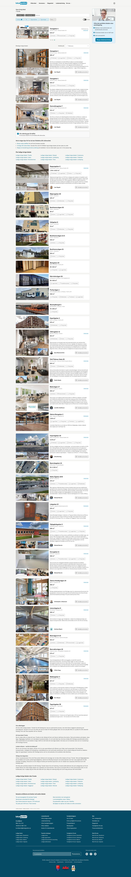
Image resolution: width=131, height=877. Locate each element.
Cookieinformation (69, 862)
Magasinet (95, 823)
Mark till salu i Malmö (97, 839)
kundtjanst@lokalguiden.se (23, 828)
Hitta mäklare (45, 825)
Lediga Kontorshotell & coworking (49, 839)
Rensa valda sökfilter (22, 143)
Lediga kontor (44, 835)
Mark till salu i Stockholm (98, 835)
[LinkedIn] (87, 854)
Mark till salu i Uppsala (97, 841)
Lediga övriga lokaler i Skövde (49, 785)
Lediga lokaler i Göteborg (22, 837)
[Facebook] (91, 854)
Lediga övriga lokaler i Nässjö (49, 155)
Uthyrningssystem (72, 828)
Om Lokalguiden (96, 818)
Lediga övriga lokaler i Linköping (74, 159)
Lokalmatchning (45, 821)
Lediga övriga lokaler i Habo (23, 157)
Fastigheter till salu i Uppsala (74, 841)
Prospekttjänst (71, 823)
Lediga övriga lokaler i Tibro (48, 159)
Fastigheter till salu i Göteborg (74, 837)
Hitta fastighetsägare (47, 823)
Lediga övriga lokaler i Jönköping (50, 157)
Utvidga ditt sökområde (23, 145)
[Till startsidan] (22, 3)
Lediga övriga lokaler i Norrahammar (26, 159)
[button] (103, 40)
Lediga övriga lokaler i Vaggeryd (24, 785)
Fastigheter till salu (97, 825)
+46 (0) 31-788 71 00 (21, 825)
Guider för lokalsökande (47, 828)
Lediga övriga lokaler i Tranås (24, 155)
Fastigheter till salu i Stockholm (74, 835)
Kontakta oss (95, 821)
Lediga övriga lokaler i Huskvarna (74, 155)
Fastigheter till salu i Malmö (73, 839)
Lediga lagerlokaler (46, 837)
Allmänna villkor (52, 862)
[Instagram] (95, 854)
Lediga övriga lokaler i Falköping (74, 785)
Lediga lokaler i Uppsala (21, 841)
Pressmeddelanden (97, 828)
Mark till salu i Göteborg (98, 837)
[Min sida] (114, 3)
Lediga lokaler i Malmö (21, 839)
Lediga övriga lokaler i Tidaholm (74, 157)
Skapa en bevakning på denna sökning (27, 148)
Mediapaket (70, 825)
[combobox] (62, 15)
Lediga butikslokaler (46, 841)
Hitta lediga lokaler (46, 818)
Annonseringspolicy (78, 862)
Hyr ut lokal (70, 818)
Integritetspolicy (60, 862)
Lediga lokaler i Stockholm (22, 835)
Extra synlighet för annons (74, 821)
